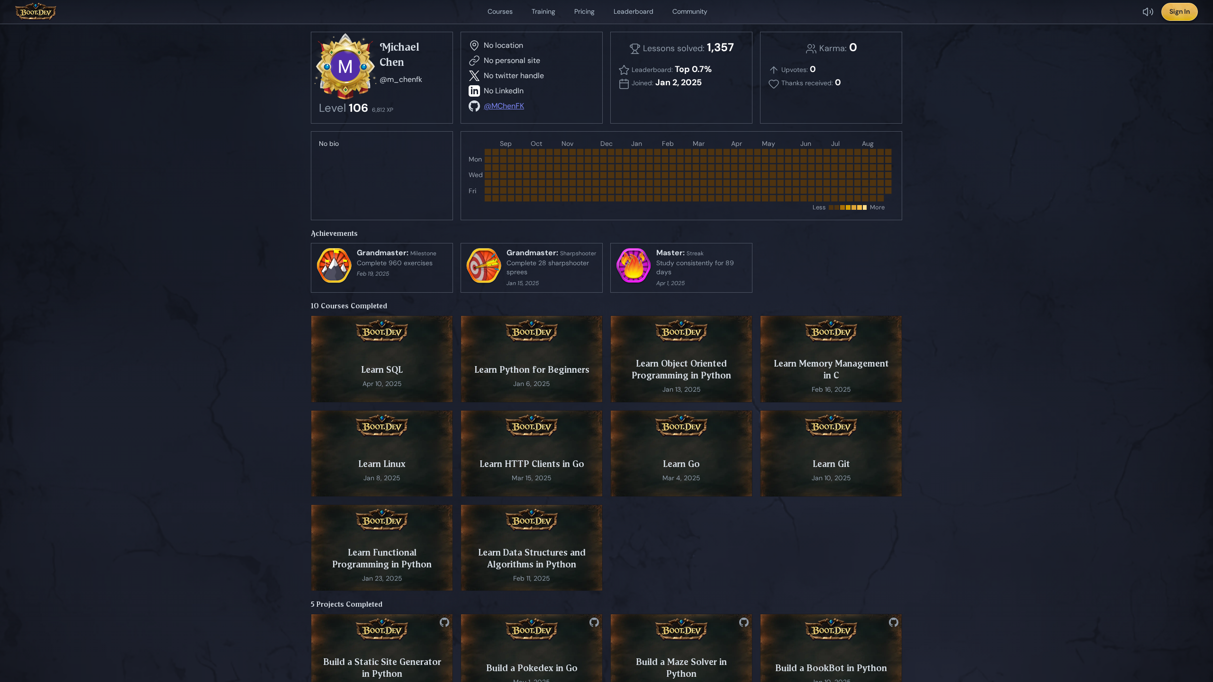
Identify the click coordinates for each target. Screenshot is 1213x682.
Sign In (1179, 11)
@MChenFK (504, 106)
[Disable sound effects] (1148, 11)
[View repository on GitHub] (444, 622)
